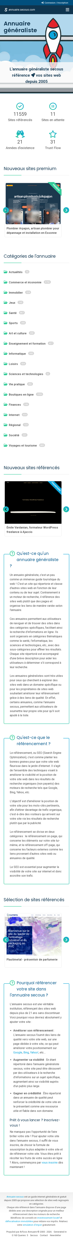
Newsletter (55, 1235)
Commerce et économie (25, 282)
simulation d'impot (32, 1225)
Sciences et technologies (26, 374)
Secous (34, 1235)
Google (17, 1052)
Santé (13, 313)
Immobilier (16, 292)
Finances (15, 404)
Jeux (12, 302)
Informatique (17, 353)
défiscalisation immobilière (19, 1221)
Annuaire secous (15, 1196)
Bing (26, 1052)
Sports (13, 323)
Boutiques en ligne (21, 394)
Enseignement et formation (27, 343)
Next (65, 213)
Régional (15, 425)
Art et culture (18, 333)
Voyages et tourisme (23, 445)
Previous (6, 213)
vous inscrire (50, 1162)
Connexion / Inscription (56, 2)
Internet (14, 415)
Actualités (16, 272)
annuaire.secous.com (22, 9)
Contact (44, 1235)
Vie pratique (17, 384)
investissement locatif (48, 1217)
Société (14, 435)
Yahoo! (34, 1052)
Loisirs (13, 364)
